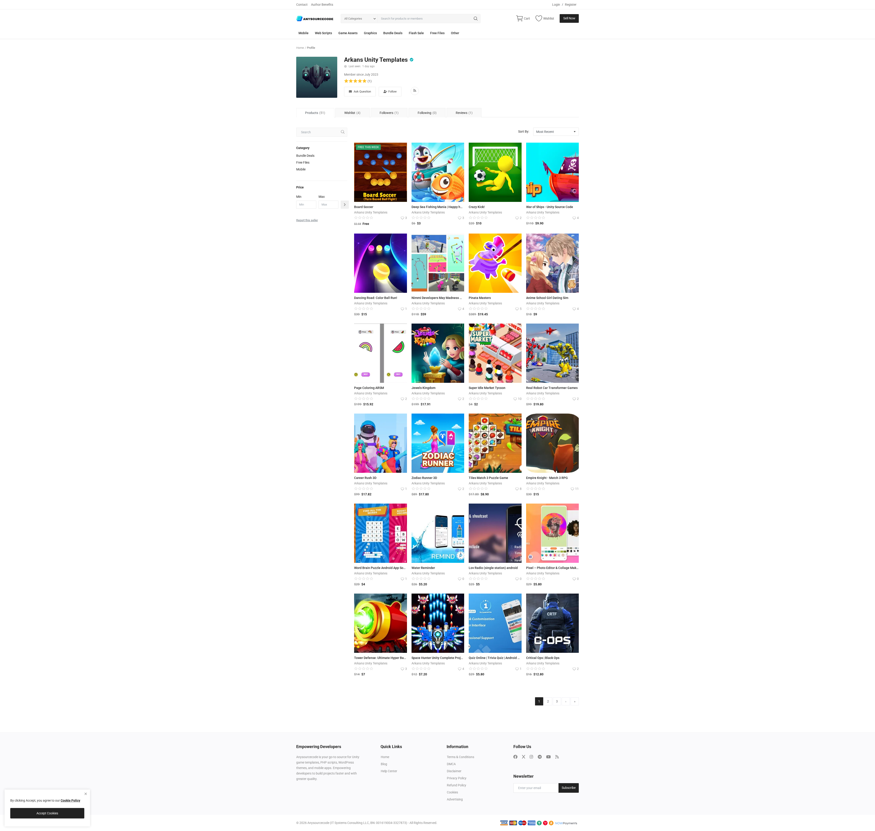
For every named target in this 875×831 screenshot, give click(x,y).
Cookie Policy (70, 800)
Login (556, 4)
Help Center (389, 771)
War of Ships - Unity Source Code (549, 207)
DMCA (451, 764)
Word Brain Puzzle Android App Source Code (380, 568)
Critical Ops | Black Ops (542, 658)
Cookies (452, 792)
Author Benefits (322, 4)
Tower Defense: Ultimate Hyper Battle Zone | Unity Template (380, 658)
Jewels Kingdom (423, 388)
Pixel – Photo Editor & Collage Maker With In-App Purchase (552, 568)
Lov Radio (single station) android (493, 568)
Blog (384, 764)
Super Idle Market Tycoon (487, 388)
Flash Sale (416, 33)
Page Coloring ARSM (369, 388)
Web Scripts (323, 33)
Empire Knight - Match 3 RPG (547, 478)
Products (315, 113)
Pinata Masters (480, 298)
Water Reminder (423, 568)
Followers (389, 113)
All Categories (353, 18)
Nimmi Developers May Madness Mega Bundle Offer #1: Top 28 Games (438, 298)
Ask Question (362, 91)
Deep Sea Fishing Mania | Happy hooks (438, 207)
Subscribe (569, 788)
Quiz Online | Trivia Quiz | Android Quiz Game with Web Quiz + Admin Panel (495, 658)
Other (455, 33)
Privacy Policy (456, 778)
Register (570, 4)
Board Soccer (363, 207)
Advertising (455, 799)
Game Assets (348, 33)
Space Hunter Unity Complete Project (438, 658)
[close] (86, 794)
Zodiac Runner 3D (424, 478)
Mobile (304, 33)
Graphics (370, 33)
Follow (392, 91)
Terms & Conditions (460, 757)
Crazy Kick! (477, 207)
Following (427, 113)
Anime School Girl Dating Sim (547, 298)
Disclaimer (454, 771)
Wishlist (352, 113)
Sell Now (569, 18)
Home (300, 47)
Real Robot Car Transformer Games (552, 388)
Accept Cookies (47, 813)
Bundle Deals (392, 33)
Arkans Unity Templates (376, 59)
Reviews (464, 113)
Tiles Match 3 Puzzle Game (488, 478)
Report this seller (307, 220)
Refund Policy (456, 785)
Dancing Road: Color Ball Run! (375, 298)
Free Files (437, 33)
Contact (302, 4)
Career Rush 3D (365, 478)
